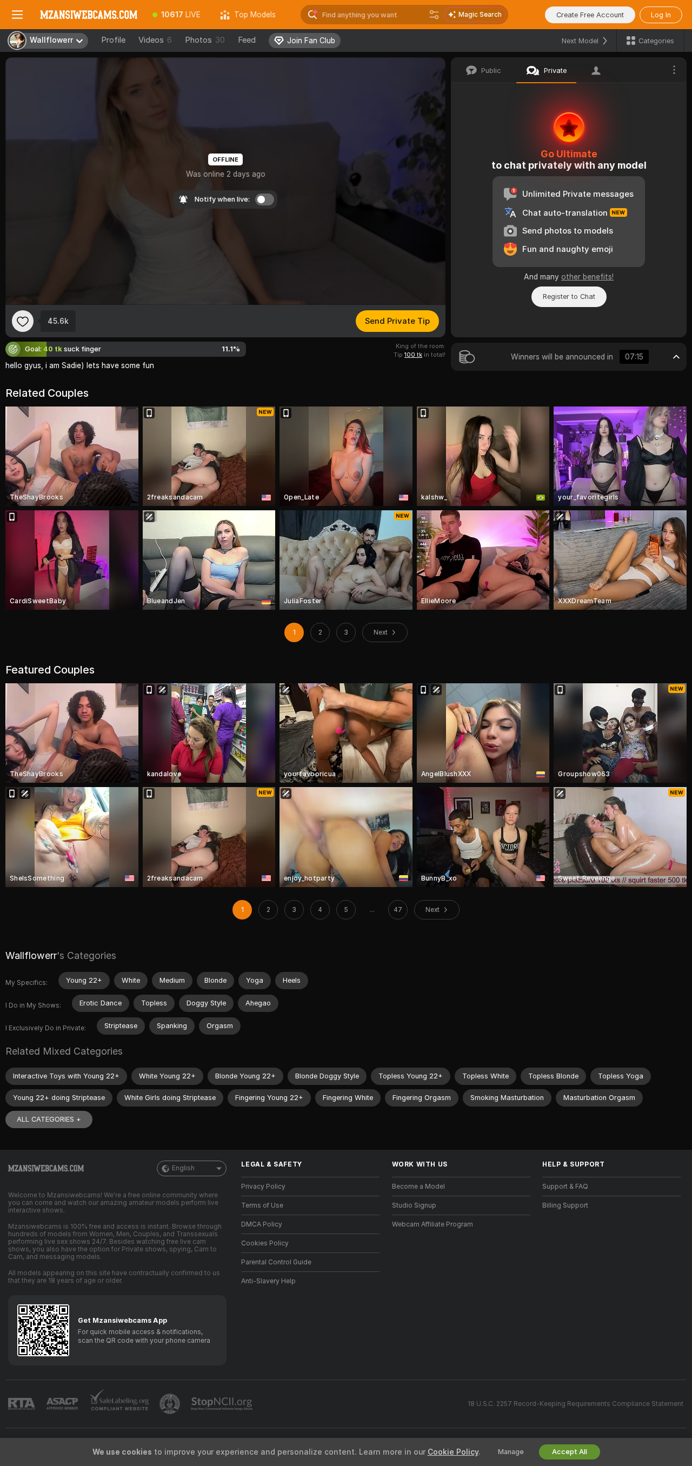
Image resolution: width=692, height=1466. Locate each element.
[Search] (434, 14)
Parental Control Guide (276, 1262)
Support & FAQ (565, 1186)
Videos (155, 40)
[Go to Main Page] (89, 14)
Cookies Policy (265, 1243)
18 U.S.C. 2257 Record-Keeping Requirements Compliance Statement (575, 1404)
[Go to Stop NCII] (223, 1403)
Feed (247, 40)
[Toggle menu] (17, 14)
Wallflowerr (31, 955)
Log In (661, 15)
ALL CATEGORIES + (49, 1119)
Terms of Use (262, 1205)
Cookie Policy (453, 1452)
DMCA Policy (261, 1224)
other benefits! (587, 276)
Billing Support (565, 1205)
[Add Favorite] (23, 321)
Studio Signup (414, 1205)
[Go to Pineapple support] (170, 1404)
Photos (205, 40)
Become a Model (418, 1186)
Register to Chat (569, 296)
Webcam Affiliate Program (432, 1224)
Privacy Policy (263, 1186)
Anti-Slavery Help (268, 1281)
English (183, 1168)
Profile (113, 40)
